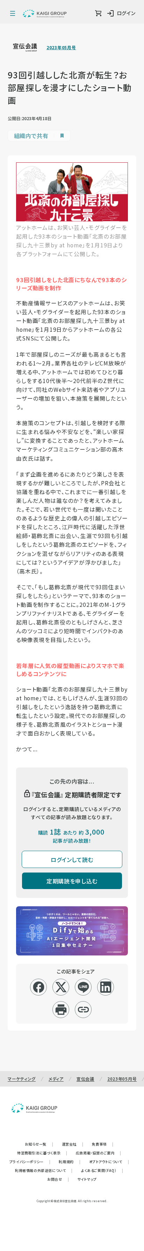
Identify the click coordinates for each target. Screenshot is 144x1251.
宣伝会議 (85, 1079)
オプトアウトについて (109, 1161)
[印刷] (61, 1009)
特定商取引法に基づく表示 (42, 1152)
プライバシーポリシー (30, 1161)
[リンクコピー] (83, 1009)
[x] (61, 987)
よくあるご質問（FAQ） (102, 1170)
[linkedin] (106, 987)
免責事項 (103, 1144)
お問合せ (58, 1179)
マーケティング (22, 1079)
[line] (83, 987)
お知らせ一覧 (39, 1144)
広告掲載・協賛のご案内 (98, 1152)
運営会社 (73, 1144)
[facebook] (38, 987)
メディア (56, 1079)
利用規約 (69, 1161)
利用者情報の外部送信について (44, 1170)
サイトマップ (87, 1179)
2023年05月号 (61, 47)
